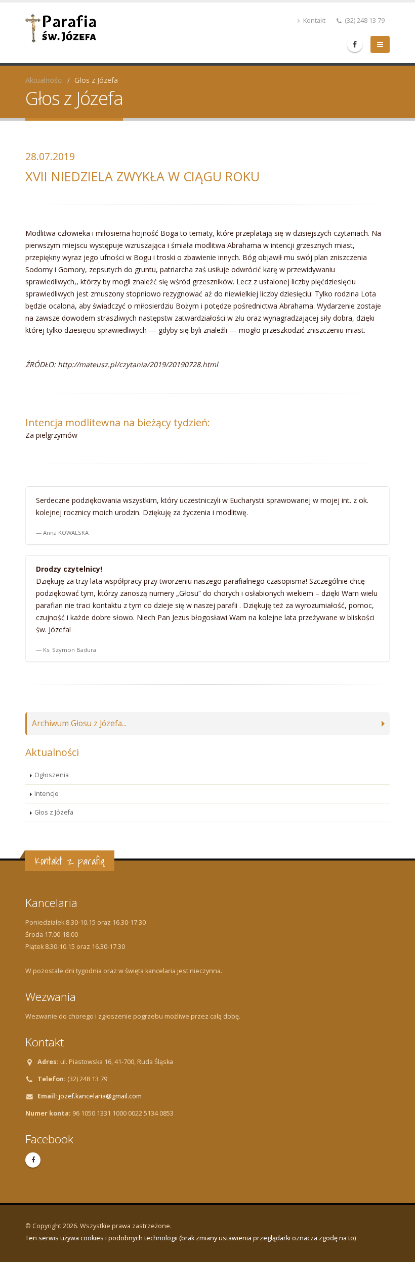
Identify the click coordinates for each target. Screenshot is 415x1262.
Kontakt (313, 20)
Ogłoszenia (51, 775)
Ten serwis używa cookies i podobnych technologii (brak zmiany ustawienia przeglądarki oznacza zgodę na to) (190, 1238)
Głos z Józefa (53, 812)
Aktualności (44, 80)
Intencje (46, 793)
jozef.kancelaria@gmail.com (100, 1096)
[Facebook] (354, 44)
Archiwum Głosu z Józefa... (79, 723)
